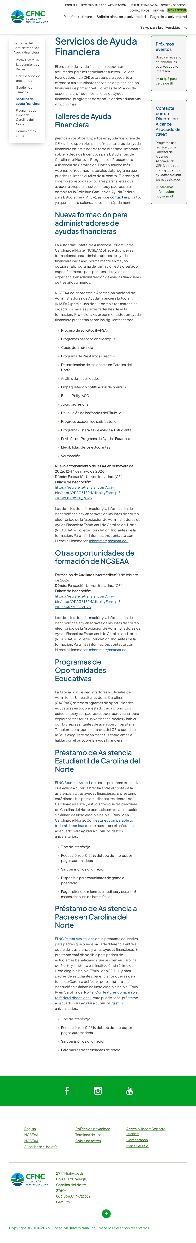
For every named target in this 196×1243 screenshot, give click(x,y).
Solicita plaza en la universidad (121, 17)
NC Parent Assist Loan (77, 938)
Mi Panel (158, 10)
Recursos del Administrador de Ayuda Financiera (26, 47)
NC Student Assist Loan (78, 782)
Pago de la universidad (168, 17)
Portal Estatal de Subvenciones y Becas (28, 64)
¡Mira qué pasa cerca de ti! (166, 81)
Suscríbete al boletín (40, 1146)
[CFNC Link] (29, 16)
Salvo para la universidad (160, 27)
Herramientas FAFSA (144, 5)
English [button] (71, 5)
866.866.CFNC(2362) (74, 1196)
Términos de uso (88, 1134)
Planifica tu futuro (78, 17)
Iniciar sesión (177, 10)
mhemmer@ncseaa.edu (109, 540)
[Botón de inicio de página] (106, 1213)
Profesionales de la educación (103, 5)
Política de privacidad (92, 1128)
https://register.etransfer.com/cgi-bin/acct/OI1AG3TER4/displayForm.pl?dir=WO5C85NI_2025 (87, 492)
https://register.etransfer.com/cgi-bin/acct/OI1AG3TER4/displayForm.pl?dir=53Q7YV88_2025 (87, 601)
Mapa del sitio (137, 1146)
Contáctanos (139, 10)
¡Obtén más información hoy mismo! (165, 191)
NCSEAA (31, 1134)
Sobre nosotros (173, 5)
